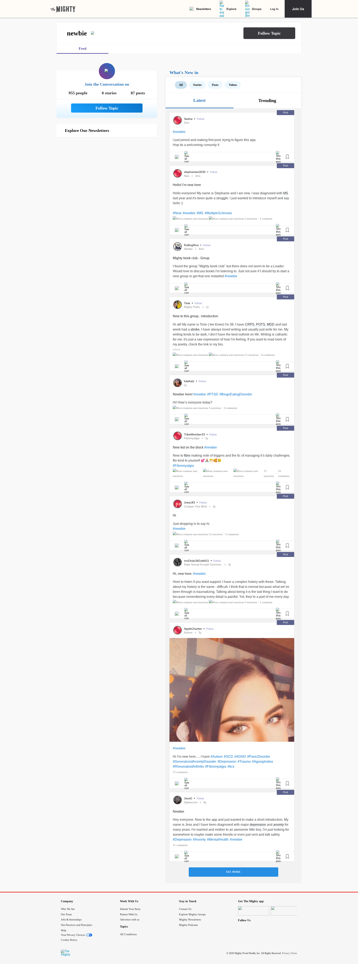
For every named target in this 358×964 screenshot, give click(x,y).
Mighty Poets (192, 307)
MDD (271, 324)
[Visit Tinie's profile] (177, 304)
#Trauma (244, 761)
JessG (188, 798)
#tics (230, 766)
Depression (190, 802)
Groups (256, 9)
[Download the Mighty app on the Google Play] (286, 910)
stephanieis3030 (195, 172)
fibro (187, 455)
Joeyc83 (190, 502)
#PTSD (212, 394)
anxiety (278, 824)
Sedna (188, 118)
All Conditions (128, 934)
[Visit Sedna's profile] (177, 120)
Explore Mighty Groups (192, 914)
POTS (260, 324)
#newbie (179, 132)
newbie (188, 248)
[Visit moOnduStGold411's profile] (177, 562)
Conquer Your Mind (195, 506)
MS (285, 193)
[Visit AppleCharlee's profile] (177, 630)
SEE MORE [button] (233, 871)
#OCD (228, 756)
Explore (231, 9)
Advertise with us (129, 919)
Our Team (66, 914)
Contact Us (185, 909)
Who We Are (68, 909)
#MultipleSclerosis (218, 213)
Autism (188, 632)
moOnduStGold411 (197, 560)
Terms (294, 953)
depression (258, 824)
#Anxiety (199, 839)
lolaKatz (189, 381)
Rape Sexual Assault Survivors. (203, 564)
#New (177, 213)
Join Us (298, 8)
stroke (195, 329)
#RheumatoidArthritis (188, 766)
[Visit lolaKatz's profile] (177, 383)
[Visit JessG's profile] (177, 800)
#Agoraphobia (262, 761)
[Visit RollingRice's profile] (177, 246)
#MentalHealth (218, 839)
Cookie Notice (69, 939)
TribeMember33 (195, 434)
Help (63, 930)
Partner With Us (128, 914)
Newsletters (203, 9)
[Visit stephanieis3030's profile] (177, 173)
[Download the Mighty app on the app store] (253, 910)
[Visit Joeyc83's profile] (177, 504)
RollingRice (192, 245)
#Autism (216, 756)
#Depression (227, 761)
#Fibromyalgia (183, 465)
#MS (200, 213)
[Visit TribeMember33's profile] (177, 436)
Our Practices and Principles (76, 924)
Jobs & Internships (71, 919)
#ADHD (240, 756)
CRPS (249, 324)
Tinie (187, 303)
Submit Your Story (130, 909)
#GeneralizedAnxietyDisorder (194, 761)
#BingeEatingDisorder (235, 394)
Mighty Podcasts (188, 924)
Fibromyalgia (191, 438)
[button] (269, 33)
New (186, 175)
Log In (274, 9)
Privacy (285, 953)
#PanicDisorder (258, 756)
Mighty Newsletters (190, 919)
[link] (63, 8)
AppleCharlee (193, 628)
